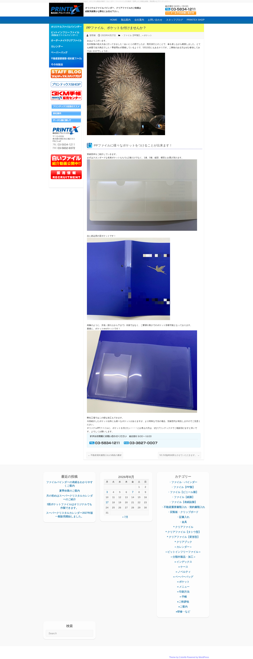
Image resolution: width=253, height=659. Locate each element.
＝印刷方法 (183, 591)
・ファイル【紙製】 (183, 497)
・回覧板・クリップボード (182, 511)
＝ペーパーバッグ (183, 576)
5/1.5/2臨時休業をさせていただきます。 (179, 455)
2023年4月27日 (108, 35)
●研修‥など (183, 611)
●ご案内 (183, 606)
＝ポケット (147, 35)
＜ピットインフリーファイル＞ (183, 551)
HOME (113, 19)
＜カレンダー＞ (183, 546)
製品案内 (126, 19)
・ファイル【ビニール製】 (182, 492)
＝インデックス (183, 561)
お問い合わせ (155, 19)
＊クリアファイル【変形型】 (183, 536)
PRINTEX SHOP (195, 19)
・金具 (183, 521)
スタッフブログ (174, 19)
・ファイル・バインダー (183, 482)
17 (107, 502)
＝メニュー (183, 586)
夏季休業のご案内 (69, 490)
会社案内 (139, 19)
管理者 (92, 35)
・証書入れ (183, 516)
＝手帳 (183, 596)
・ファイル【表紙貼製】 (183, 502)
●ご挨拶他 (183, 601)
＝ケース (183, 566)
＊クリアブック (183, 541)
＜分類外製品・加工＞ (183, 556)
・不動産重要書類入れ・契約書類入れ (183, 506)
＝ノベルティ (183, 571)
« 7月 (125, 516)
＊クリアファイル (183, 526)
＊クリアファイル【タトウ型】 (183, 531)
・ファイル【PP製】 (131, 35)
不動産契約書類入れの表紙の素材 (105, 455)
